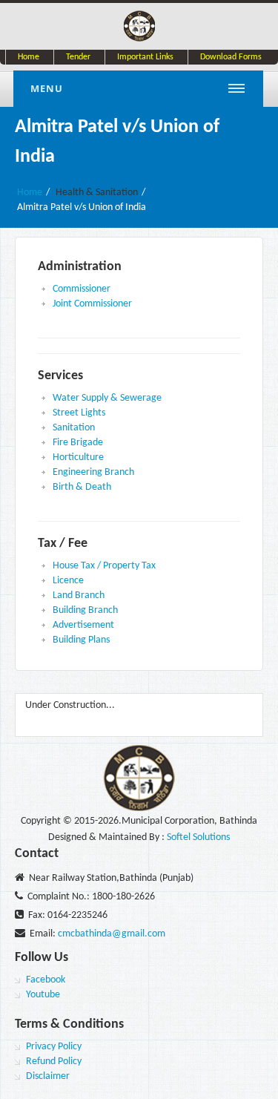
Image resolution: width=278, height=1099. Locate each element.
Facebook (45, 979)
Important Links (145, 57)
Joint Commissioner (92, 303)
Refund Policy (54, 1061)
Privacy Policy (54, 1046)
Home (28, 57)
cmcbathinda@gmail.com (111, 933)
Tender (78, 57)
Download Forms (231, 57)
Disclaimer (48, 1076)
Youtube (43, 994)
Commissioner (81, 289)
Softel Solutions (198, 837)
